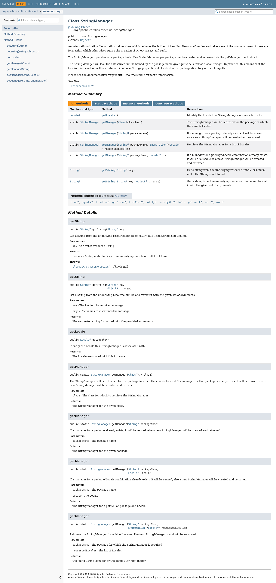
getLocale (108, 115)
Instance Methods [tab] (136, 103)
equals (86, 202)
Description (11, 28)
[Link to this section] (104, 94)
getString (108, 170)
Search (66, 4)
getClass (118, 202)
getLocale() (13, 57)
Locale (74, 115)
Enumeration (158, 144)
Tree (30, 4)
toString (184, 202)
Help (76, 4)
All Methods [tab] (79, 103)
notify (150, 202)
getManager (109, 122)
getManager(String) (18, 69)
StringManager (52, 11)
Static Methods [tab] (105, 103)
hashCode (135, 202)
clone (73, 202)
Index (56, 4)
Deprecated (43, 4)
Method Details (13, 40)
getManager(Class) (18, 63)
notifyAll (166, 202)
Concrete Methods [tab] (169, 103)
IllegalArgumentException (90, 266)
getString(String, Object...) (22, 51)
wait (197, 202)
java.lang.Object (79, 27)
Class (122, 122)
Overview (8, 4)
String (122, 133)
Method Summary (14, 34)
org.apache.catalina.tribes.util (20, 11)
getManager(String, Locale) (23, 74)
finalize (102, 202)
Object (84, 40)
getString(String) (17, 45)
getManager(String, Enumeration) (27, 80)
